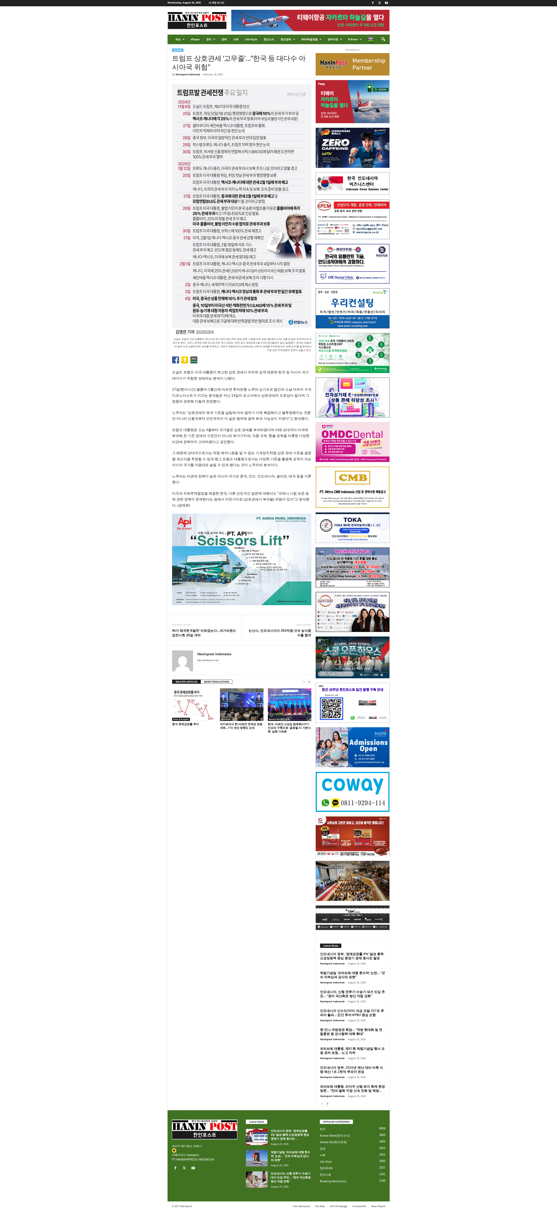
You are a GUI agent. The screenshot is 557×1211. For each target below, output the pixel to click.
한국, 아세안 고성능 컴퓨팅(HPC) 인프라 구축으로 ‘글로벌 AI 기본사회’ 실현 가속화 (289, 727)
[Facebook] (373, 3)
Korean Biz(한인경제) (279, 719)
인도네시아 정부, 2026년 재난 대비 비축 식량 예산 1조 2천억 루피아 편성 (351, 1069)
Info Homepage (338, 1206)
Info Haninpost (301, 1206)
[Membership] (352, 64)
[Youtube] (386, 3)
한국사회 (325, 1174)
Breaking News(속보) (333, 1181)
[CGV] (352, 917)
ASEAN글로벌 (309, 39)
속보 (178, 39)
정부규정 (333, 39)
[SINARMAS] (352, 612)
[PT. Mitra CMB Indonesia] (352, 487)
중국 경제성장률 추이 (185, 724)
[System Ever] (352, 353)
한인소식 (269, 39)
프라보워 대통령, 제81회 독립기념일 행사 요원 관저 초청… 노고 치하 (352, 1050)
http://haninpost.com (208, 660)
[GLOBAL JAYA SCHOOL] (352, 657)
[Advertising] (241, 559)
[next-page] (309, 682)
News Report (378, 1206)
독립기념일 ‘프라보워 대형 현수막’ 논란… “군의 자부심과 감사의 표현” (352, 975)
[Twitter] (379, 3)
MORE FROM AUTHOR (216, 681)
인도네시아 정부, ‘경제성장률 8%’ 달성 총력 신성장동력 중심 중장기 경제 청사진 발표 (352, 956)
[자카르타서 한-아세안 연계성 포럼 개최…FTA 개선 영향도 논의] (241, 704)
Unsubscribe (359, 1206)
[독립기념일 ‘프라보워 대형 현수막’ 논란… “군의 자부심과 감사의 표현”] (257, 1158)
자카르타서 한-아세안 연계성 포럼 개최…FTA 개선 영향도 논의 (241, 726)
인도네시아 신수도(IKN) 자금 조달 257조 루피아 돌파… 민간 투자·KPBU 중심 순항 (352, 1012)
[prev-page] (304, 682)
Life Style (251, 39)
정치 (208, 39)
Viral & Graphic (181, 719)
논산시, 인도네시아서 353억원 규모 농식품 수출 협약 (280, 632)
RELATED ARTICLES (186, 681)
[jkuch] (352, 881)
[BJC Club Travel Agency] (352, 568)
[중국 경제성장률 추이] (194, 704)
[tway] (352, 101)
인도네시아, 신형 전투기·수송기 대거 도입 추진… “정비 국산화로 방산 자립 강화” (352, 993)
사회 (235, 39)
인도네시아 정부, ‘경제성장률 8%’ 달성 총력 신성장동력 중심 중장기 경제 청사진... (290, 1134)
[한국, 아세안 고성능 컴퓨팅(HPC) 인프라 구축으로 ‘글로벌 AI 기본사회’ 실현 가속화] (289, 704)
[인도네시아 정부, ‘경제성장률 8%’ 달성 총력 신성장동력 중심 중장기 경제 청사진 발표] (257, 1137)
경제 (224, 39)
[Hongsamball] (352, 148)
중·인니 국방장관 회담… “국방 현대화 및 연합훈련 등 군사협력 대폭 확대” (351, 1031)
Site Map (320, 1206)
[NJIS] (352, 747)
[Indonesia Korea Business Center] (352, 183)
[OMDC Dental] (352, 442)
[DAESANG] (352, 836)
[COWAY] (352, 792)
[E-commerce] (352, 398)
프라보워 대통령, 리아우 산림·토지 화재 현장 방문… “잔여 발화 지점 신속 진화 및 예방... (352, 1088)
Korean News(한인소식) (335, 1135)
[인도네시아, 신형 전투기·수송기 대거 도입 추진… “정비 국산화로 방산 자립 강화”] (257, 1179)
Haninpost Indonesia (188, 74)
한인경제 (286, 39)
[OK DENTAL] (352, 264)
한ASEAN (178, 50)
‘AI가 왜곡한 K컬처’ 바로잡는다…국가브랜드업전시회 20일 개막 (204, 632)
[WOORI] (352, 308)
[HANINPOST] (352, 703)
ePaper (195, 39)
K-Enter (353, 39)
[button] (383, 39)
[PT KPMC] (352, 219)
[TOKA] (352, 527)
